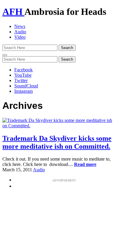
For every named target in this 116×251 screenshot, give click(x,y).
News (19, 26)
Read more (85, 164)
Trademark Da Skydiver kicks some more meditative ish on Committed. (57, 142)
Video (20, 37)
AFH (13, 11)
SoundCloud (26, 85)
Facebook (23, 69)
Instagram (23, 91)
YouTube (23, 75)
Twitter (21, 80)
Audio (20, 31)
